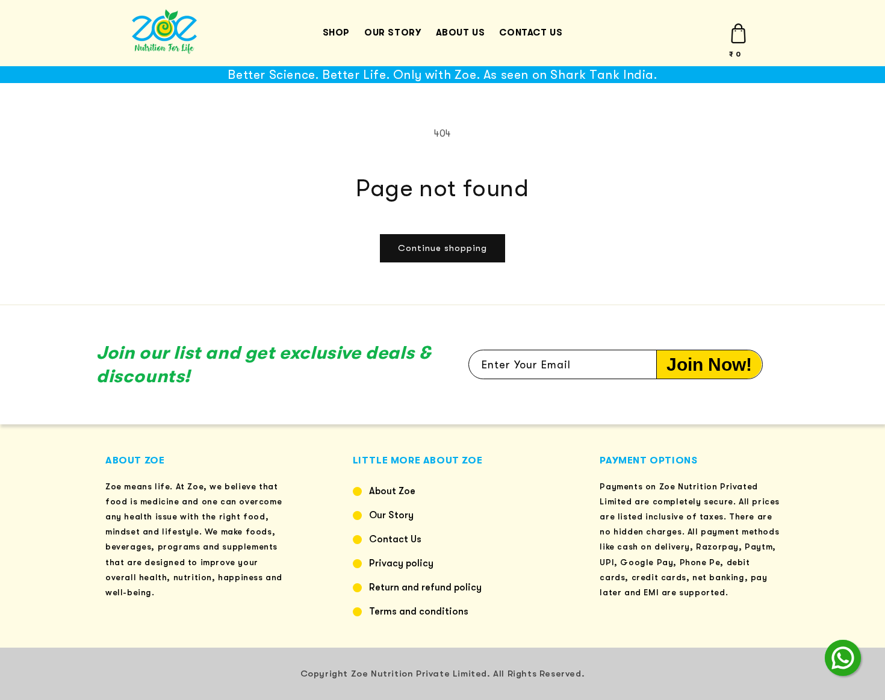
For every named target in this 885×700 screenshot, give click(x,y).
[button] (738, 33)
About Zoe (392, 491)
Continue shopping (442, 248)
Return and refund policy (425, 587)
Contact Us (395, 539)
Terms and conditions (418, 611)
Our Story (391, 515)
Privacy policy (401, 563)
